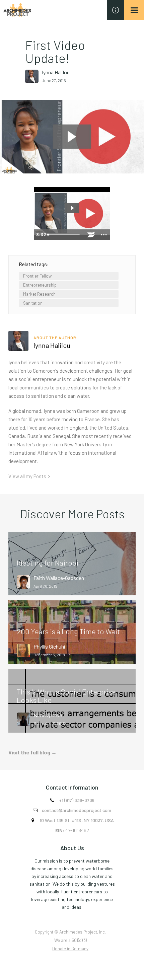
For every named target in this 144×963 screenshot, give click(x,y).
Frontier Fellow (37, 276)
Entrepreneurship (40, 285)
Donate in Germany (70, 948)
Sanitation (33, 303)
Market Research (39, 294)
